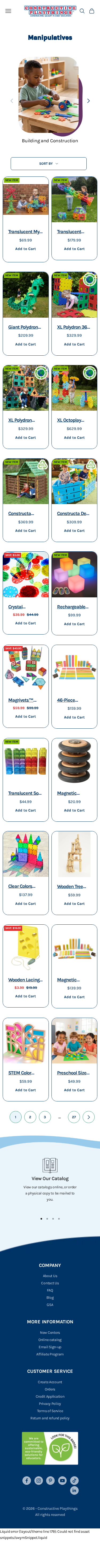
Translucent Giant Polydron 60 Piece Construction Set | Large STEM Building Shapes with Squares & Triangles (74, 232)
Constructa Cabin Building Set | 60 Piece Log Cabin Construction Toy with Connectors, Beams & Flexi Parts (25, 514)
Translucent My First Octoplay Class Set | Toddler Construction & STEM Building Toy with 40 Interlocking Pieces (24, 232)
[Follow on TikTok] (74, 1480)
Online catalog (50, 1340)
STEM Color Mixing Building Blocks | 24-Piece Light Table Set (25, 1073)
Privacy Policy (50, 1403)
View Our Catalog (50, 1178)
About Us (50, 1276)
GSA (50, 1304)
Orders (50, 1389)
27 (74, 1117)
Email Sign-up (50, 1347)
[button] (88, 101)
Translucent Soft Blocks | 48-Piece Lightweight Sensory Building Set (25, 793)
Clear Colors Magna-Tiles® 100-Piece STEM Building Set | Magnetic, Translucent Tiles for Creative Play (25, 886)
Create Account (50, 1382)
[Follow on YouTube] (62, 1480)
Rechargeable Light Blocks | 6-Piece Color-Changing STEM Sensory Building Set (74, 607)
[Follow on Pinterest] (50, 1480)
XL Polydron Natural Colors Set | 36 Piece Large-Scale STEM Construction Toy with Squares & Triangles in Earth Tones (25, 420)
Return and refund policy (50, 1418)
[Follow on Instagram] (38, 1480)
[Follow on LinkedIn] (74, 1490)
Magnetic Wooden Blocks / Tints (74, 980)
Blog (50, 1297)
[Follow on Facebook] (26, 1480)
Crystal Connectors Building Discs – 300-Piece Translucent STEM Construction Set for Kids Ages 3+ (25, 607)
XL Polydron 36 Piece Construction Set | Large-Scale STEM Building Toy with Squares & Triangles (74, 327)
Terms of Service (50, 1411)
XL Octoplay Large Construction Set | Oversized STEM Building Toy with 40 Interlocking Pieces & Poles (74, 420)
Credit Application (50, 1396)
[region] (50, 1183)
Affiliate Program (50, 1354)
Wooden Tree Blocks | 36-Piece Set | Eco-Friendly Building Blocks (74, 887)
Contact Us (50, 1283)
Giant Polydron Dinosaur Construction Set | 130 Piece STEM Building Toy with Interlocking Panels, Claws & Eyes (25, 327)
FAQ (50, 1290)
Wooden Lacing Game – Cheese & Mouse (24, 980)
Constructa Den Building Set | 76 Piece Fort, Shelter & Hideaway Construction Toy (74, 514)
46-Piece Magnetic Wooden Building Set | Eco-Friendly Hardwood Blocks (74, 700)
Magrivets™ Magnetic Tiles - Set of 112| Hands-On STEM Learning (25, 700)
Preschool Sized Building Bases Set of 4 (73, 1073)
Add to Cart (25, 248)
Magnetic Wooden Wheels (73, 793)
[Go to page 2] (89, 1117)
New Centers (50, 1332)
